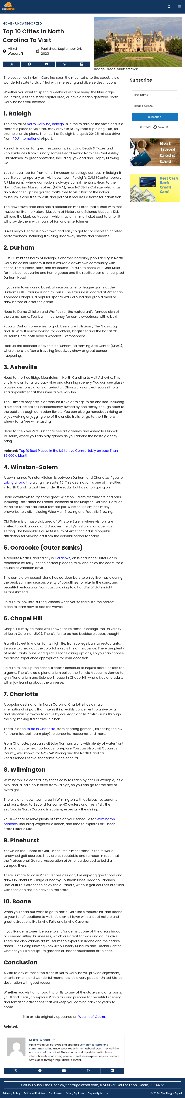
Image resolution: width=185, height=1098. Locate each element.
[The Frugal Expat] (8, 7)
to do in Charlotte (40, 729)
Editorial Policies (34, 1093)
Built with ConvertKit (169, 126)
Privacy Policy (11, 1093)
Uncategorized (28, 23)
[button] (169, 7)
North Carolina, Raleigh (45, 124)
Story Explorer (75, 1093)
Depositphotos (98, 1093)
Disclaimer (56, 1093)
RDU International (26, 138)
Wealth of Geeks (91, 1016)
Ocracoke (62, 558)
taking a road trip (18, 482)
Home (7, 23)
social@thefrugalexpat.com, (76, 1085)
